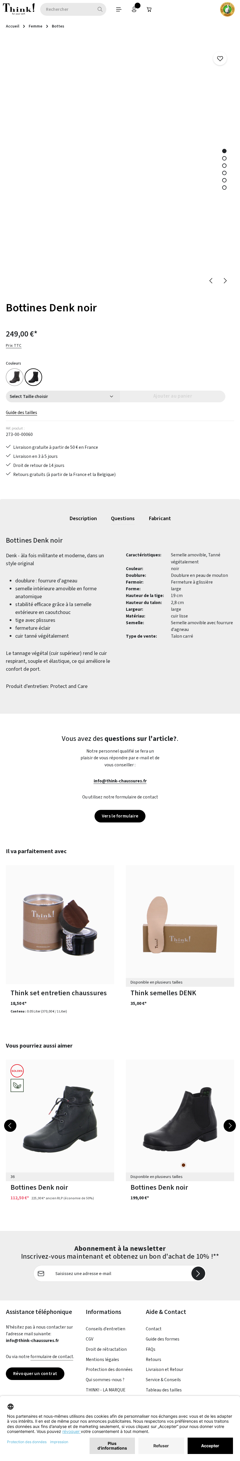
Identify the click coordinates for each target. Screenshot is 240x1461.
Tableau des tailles (164, 1390)
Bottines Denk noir (39, 1187)
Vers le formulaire (120, 816)
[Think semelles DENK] (180, 924)
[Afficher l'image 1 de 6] (224, 151)
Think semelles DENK (163, 993)
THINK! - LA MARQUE (106, 1390)
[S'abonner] (198, 1273)
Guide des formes (162, 1339)
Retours (153, 1359)
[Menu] (119, 9)
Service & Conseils (163, 1380)
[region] (120, 165)
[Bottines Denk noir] (33, 377)
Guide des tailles (21, 412)
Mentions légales (102, 1359)
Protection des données (109, 1369)
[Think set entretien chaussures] (60, 924)
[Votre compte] (134, 9)
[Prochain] (225, 281)
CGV (89, 1339)
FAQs (150, 1349)
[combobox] (67, 9)
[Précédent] (211, 281)
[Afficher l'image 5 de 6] (224, 180)
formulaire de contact (51, 1356)
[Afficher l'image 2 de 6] (224, 158)
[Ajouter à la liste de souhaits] (220, 58)
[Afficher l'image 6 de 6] (224, 187)
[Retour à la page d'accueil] (19, 9)
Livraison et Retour (164, 1369)
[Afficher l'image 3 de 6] (224, 165)
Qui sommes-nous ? (105, 1380)
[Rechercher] (100, 9)
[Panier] (149, 9)
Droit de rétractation (106, 1349)
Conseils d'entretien (105, 1329)
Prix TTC (14, 346)
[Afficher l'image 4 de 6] (224, 173)
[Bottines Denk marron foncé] (14, 377)
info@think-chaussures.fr (120, 781)
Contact (154, 1329)
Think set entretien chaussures (59, 993)
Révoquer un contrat (35, 1373)
